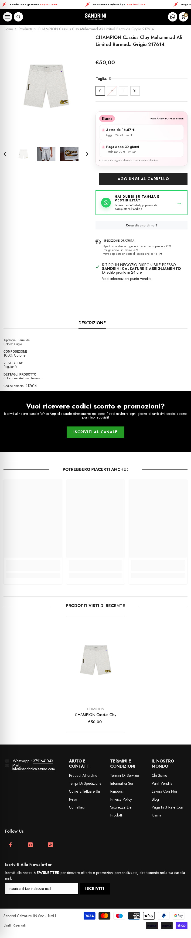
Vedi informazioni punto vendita (126, 279)
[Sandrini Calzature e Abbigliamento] (95, 17)
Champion (95, 709)
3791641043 (43, 761)
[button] (4, 154)
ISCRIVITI (94, 888)
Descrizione (92, 323)
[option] (46, 86)
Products (25, 29)
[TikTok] (50, 845)
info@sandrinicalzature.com (33, 769)
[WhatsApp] (172, 16)
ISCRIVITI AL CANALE (95, 432)
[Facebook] (10, 845)
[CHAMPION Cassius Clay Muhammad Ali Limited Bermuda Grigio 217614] (95, 660)
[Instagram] (30, 845)
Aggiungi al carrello (143, 179)
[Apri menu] (7, 16)
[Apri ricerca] (18, 16)
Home (8, 29)
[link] (33, 568)
